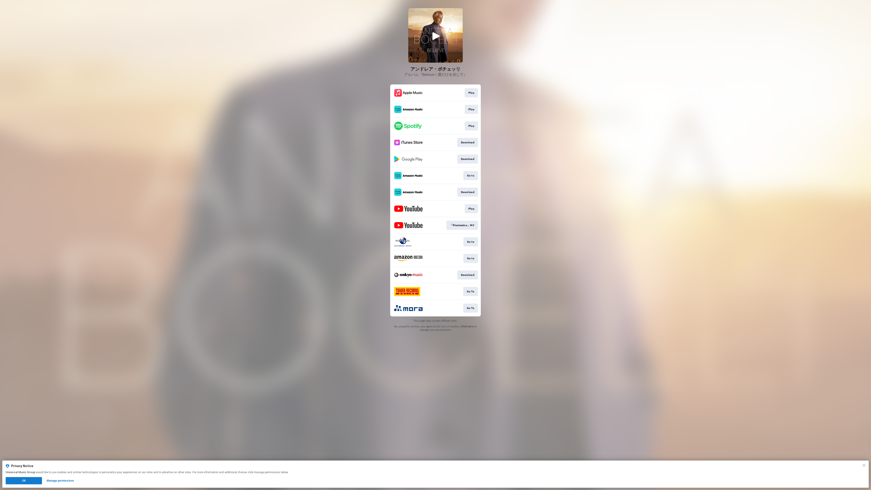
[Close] (864, 465)
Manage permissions (60, 480)
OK (24, 480)
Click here (467, 326)
